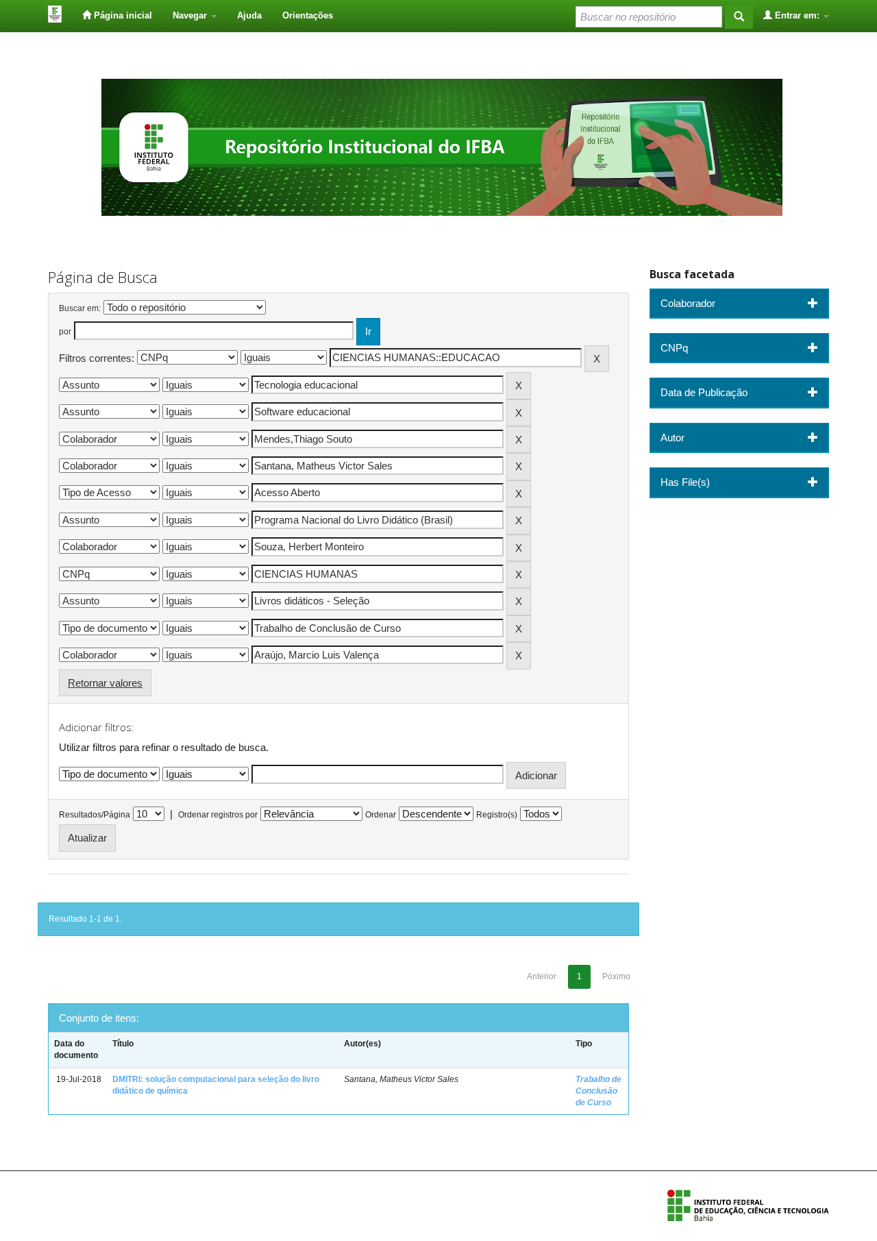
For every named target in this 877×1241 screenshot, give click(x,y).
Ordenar (380, 815)
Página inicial (121, 15)
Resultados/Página (94, 815)
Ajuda (249, 15)
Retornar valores (105, 683)
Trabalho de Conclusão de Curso (598, 1090)
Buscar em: (80, 308)
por (65, 331)
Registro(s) (496, 815)
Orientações (307, 15)
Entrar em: (797, 15)
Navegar (191, 15)
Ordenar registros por (218, 815)
